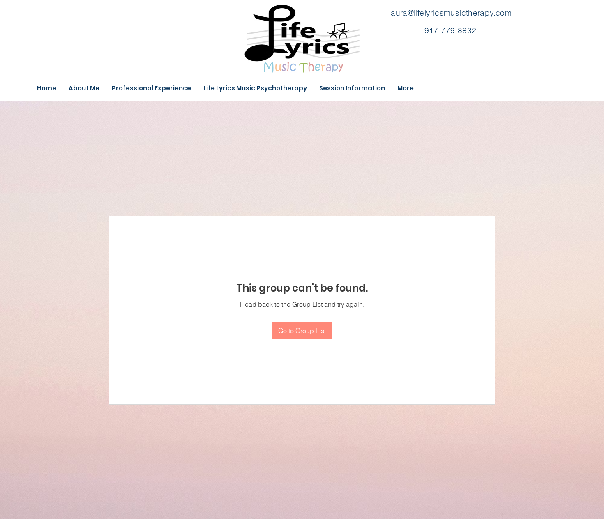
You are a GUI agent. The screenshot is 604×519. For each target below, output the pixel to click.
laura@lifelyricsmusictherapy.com (450, 13)
